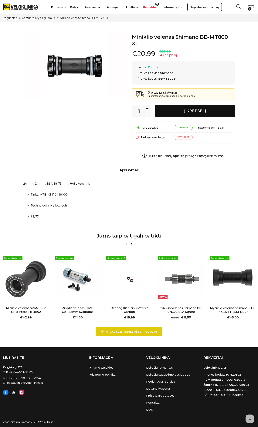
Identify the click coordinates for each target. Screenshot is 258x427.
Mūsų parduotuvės (160, 395)
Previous (126, 244)
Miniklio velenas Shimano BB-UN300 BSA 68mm (181, 310)
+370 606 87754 (29, 378)
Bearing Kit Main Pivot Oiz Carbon (129, 310)
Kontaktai (153, 402)
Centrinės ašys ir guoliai (37, 18)
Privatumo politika (102, 374)
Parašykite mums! (210, 156)
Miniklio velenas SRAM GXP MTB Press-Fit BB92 (26, 310)
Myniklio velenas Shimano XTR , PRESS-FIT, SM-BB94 (233, 310)
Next (131, 244)
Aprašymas (129, 170)
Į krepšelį (195, 111)
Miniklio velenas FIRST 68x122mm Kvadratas (77, 310)
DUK (149, 409)
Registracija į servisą (160, 381)
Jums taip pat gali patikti (129, 236)
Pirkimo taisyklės (101, 367)
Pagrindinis (10, 18)
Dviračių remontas (159, 367)
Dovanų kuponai (158, 388)
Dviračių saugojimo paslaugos (168, 374)
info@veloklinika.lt (30, 382)
